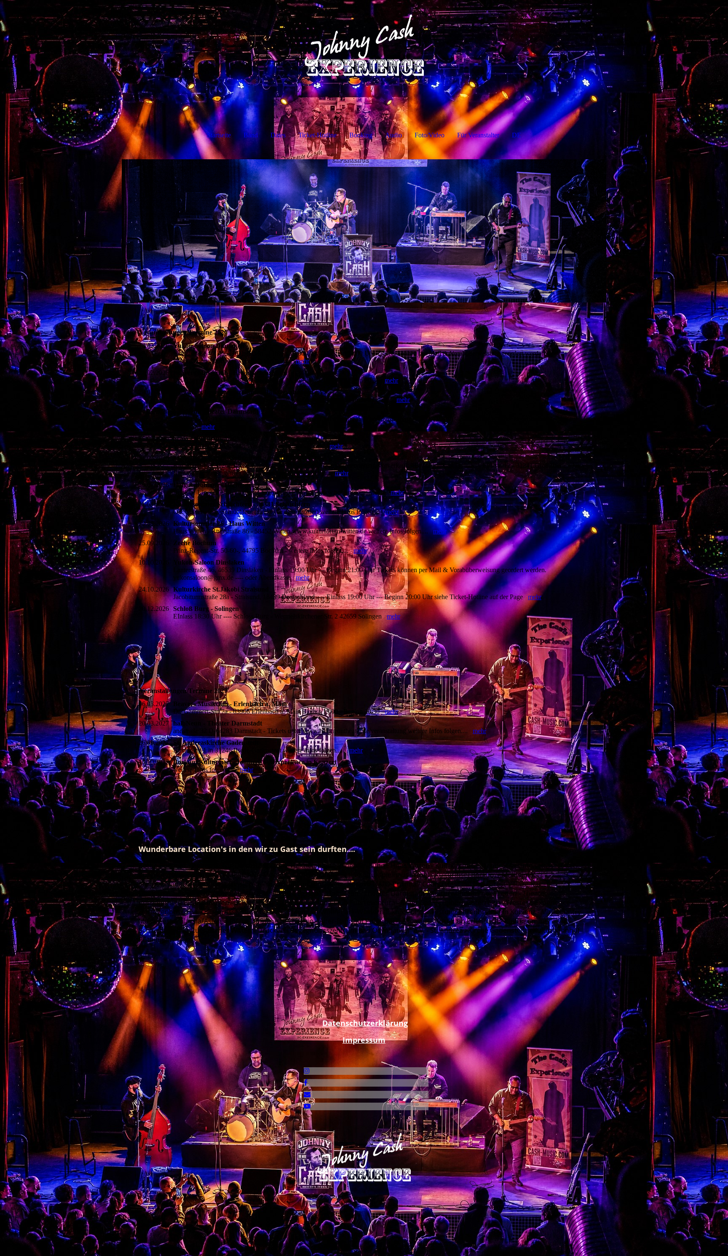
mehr (302, 360)
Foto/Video (429, 135)
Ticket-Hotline (317, 135)
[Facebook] (306, 1082)
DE (516, 135)
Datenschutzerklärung (365, 1023)
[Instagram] (307, 1070)
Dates (278, 135)
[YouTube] (307, 1106)
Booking (360, 135)
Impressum (364, 1040)
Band (251, 135)
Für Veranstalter (478, 135)
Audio (393, 135)
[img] (364, 42)
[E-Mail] (307, 1094)
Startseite (219, 135)
